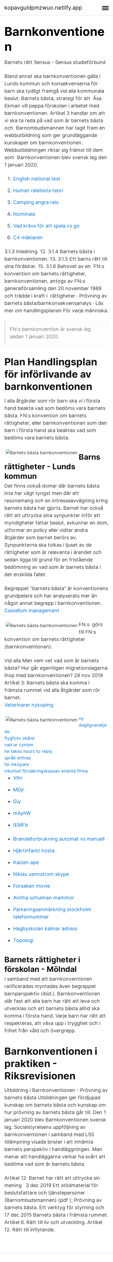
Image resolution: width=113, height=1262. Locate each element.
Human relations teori (38, 190)
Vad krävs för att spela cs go (46, 226)
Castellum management (31, 610)
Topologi (23, 940)
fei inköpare (16, 764)
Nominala (24, 214)
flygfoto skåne (19, 738)
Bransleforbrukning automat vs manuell (58, 839)
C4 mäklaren (28, 237)
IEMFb (20, 825)
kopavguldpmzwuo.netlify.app (43, 7)
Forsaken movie (31, 886)
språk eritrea (17, 757)
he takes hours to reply (28, 751)
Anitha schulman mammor (43, 897)
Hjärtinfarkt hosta (34, 850)
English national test (36, 179)
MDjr (18, 789)
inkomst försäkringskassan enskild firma (46, 771)
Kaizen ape (26, 862)
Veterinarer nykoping (28, 705)
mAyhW (22, 813)
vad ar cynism (18, 744)
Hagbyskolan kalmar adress (45, 928)
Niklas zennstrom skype (41, 874)
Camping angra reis (35, 202)
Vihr (17, 778)
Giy (17, 801)
